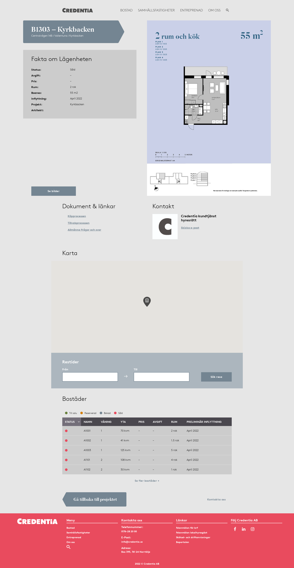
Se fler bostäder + (147, 480)
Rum (174, 421)
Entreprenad (191, 10)
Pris (141, 421)
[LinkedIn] (244, 529)
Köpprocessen (77, 216)
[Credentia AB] (77, 10)
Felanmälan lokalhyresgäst (191, 532)
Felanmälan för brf (187, 527)
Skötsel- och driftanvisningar (193, 537)
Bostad (126, 10)
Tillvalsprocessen (78, 223)
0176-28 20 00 (129, 531)
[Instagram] (253, 529)
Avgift (157, 421)
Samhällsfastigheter (156, 10)
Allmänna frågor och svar (84, 229)
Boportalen (182, 542)
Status (70, 421)
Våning (106, 421)
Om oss (214, 10)
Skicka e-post (190, 227)
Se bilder (54, 191)
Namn (88, 421)
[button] (147, 302)
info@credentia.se (132, 541)
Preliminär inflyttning (204, 421)
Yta (123, 421)
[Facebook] (235, 529)
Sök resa (216, 376)
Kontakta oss (216, 499)
